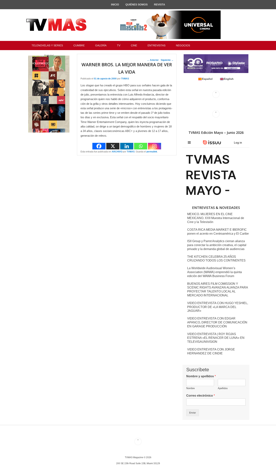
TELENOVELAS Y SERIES (47, 45)
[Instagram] (154, 146)
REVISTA (159, 4)
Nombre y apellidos (201, 376)
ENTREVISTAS (156, 45)
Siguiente (167, 60)
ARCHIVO (117, 151)
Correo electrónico (200, 395)
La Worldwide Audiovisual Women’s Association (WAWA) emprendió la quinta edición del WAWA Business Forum (214, 272)
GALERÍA (100, 45)
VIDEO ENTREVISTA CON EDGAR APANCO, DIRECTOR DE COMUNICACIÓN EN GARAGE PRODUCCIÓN (217, 322)
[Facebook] (99, 146)
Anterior (153, 60)
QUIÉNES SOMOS (136, 4)
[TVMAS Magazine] (56, 25)
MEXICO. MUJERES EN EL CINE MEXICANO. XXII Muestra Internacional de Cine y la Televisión (215, 218)
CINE (134, 45)
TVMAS (125, 78)
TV (118, 45)
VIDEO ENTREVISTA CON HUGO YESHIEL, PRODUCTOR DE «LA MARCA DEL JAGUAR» (217, 307)
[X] (112, 146)
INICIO (115, 4)
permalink (151, 151)
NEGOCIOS (183, 45)
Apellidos (223, 388)
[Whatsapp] (140, 146)
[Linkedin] (126, 146)
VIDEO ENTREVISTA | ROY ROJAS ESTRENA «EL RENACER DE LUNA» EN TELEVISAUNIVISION (215, 337)
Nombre (190, 388)
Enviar (192, 412)
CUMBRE (79, 45)
